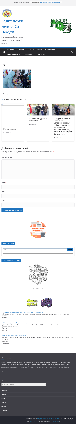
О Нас (32, 50)
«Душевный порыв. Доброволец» (49, 2)
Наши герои (40, 54)
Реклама (4, 394)
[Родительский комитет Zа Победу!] (3, 52)
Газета (39, 50)
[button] (15, 49)
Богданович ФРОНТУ (15, 54)
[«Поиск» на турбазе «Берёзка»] (38, 105)
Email (3, 191)
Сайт (3, 200)
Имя (3, 182)
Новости (10, 50)
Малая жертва (9, 129)
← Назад (4, 94)
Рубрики (22, 50)
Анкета (3, 406)
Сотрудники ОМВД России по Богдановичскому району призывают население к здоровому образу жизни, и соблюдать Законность (63, 126)
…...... (10, 318)
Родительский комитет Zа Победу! (12, 27)
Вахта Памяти (50, 50)
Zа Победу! (29, 54)
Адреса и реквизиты (8, 371)
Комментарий (7, 157)
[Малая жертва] (12, 105)
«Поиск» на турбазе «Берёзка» (38, 119)
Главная (4, 391)
